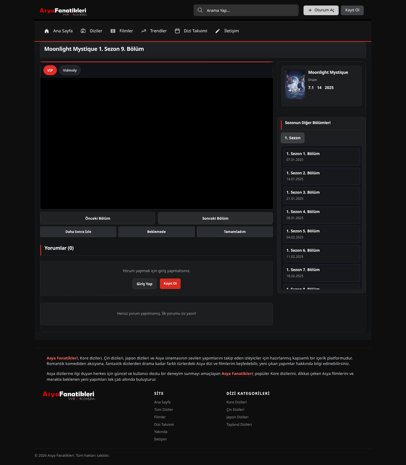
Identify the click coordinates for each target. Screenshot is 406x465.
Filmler (160, 416)
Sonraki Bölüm (215, 218)
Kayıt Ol (352, 10)
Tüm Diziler (163, 409)
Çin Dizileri (235, 409)
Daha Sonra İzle (78, 231)
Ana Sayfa (162, 402)
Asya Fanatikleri (62, 358)
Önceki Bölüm (97, 218)
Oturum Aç (324, 10)
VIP (50, 70)
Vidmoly (70, 70)
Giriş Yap (144, 283)
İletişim (160, 439)
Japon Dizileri (237, 416)
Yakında (160, 431)
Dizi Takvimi (164, 424)
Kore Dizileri (236, 402)
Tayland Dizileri (239, 424)
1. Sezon (292, 137)
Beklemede (156, 231)
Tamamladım (235, 231)
